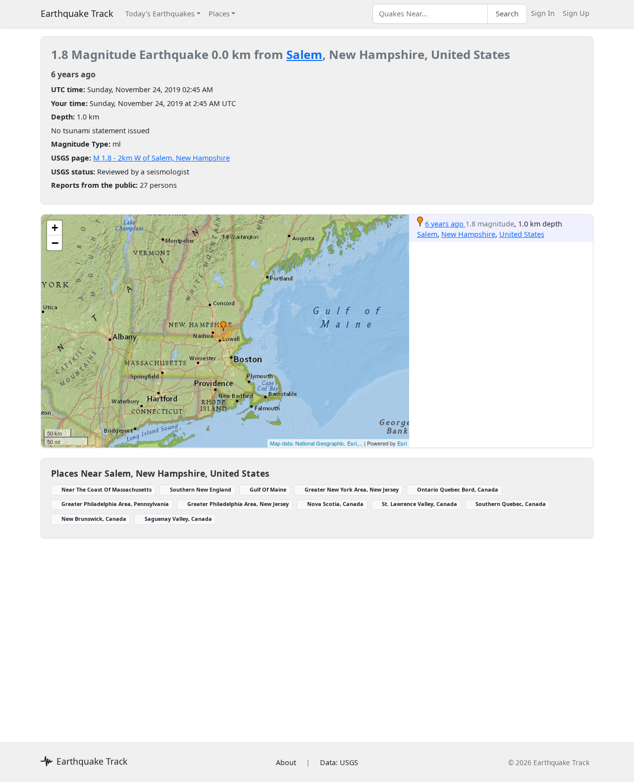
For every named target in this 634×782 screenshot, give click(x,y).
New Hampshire (468, 234)
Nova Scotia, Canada (335, 503)
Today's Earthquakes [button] (160, 13)
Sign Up (576, 13)
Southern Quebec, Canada (511, 503)
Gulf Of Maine (268, 489)
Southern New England (200, 489)
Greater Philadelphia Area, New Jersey (238, 503)
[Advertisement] (317, 634)
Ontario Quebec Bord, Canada (457, 489)
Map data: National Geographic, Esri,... (316, 443)
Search (507, 13)
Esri (402, 443)
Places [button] (219, 13)
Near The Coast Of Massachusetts (106, 489)
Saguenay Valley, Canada (178, 518)
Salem (304, 54)
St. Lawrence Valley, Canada (419, 503)
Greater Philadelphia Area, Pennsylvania (115, 503)
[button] (223, 326)
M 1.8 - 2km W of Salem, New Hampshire (161, 158)
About (286, 762)
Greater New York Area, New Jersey (352, 489)
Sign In (543, 13)
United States (521, 234)
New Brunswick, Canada (93, 518)
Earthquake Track (77, 13)
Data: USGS (339, 762)
